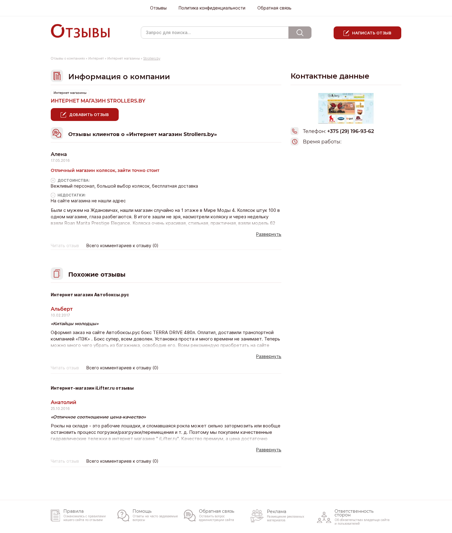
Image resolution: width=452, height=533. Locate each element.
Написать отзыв (371, 32)
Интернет (96, 58)
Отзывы (158, 8)
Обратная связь (274, 8)
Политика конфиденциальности (212, 8)
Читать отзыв (65, 245)
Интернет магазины (123, 58)
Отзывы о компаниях (68, 58)
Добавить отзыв (89, 114)
